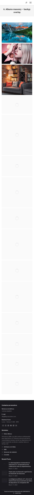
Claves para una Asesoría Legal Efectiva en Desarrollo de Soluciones (20, 472)
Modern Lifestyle (17, 30)
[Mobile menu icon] (30, 2)
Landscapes (17, 163)
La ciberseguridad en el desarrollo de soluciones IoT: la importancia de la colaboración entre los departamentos (20, 464)
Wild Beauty (17, 51)
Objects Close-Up (17, 295)
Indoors (17, 242)
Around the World (17, 342)
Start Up (17, 269)
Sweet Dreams (17, 103)
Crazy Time (17, 362)
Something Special (17, 321)
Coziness (17, 78)
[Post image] (4, 464)
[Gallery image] (17, 32)
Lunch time (17, 190)
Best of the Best (17, 382)
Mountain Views (17, 216)
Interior (17, 132)
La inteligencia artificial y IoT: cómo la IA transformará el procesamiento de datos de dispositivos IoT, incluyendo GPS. (20, 480)
